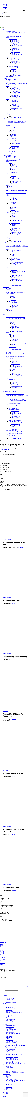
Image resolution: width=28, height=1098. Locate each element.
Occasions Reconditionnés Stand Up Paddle (16, 1063)
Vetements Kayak (10, 1050)
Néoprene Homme (10, 998)
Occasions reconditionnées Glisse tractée (15, 1072)
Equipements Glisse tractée (12, 1068)
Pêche (4, 465)
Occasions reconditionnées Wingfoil (14, 1012)
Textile (1, 954)
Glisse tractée (2, 952)
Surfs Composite (9, 1036)
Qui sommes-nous (3, 959)
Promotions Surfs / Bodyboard (13, 1044)
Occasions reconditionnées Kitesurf (14, 1023)
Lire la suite (5, 711)
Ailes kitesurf (9, 1015)
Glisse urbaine (3, 953)
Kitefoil (7, 1016)
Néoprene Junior (9, 999)
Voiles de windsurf (10, 1027)
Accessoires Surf (9, 1040)
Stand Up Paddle (3, 951)
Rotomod (20, 547)
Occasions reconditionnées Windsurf (14, 1033)
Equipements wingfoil (11, 1008)
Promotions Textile (10, 1088)
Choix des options (7, 539)
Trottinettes (8, 1076)
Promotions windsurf (10, 1032)
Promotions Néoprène (11, 1002)
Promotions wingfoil (10, 1011)
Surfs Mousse (9, 1037)
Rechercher (2, 16)
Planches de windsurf (10, 1025)
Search (4, 12)
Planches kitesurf (9, 1017)
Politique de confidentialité (12, 983)
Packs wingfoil (9, 1010)
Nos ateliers (2, 963)
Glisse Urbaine (6, 1074)
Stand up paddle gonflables (12, 1057)
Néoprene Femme (10, 997)
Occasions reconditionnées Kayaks (14, 1054)
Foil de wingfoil (9, 1007)
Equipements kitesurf (10, 1019)
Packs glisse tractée (10, 1070)
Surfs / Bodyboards (7, 1034)
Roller (7, 1077)
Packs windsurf (9, 1031)
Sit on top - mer (6, 471)
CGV (20, 983)
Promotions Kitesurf (10, 1021)
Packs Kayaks (9, 1051)
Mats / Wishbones (10, 1028)
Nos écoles (2, 961)
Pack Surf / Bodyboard (11, 1042)
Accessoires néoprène (11, 1000)
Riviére (4, 469)
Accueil (2, 448)
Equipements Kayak (10, 1049)
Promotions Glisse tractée (11, 1071)
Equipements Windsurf (11, 1029)
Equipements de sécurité (11, 1079)
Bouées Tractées (9, 1067)
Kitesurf (1, 946)
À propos (5, 1089)
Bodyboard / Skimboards (11, 1041)
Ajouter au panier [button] (7, 597)
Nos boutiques (3, 960)
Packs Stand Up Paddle (11, 1061)
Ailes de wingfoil (10, 1004)
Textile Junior (9, 1087)
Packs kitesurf (9, 1020)
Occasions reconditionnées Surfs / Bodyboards (16, 1045)
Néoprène (2, 944)
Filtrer (2, 481)
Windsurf (2, 947)
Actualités (2, 964)
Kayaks (5, 448)
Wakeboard (8, 1066)
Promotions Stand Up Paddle (12, 1062)
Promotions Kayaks (10, 1053)
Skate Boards (9, 1075)
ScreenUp (26, 986)
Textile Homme (9, 1085)
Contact (4, 1096)
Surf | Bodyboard (3, 949)
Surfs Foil (8, 1038)
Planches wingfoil (10, 1006)
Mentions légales (3, 983)
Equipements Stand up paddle (12, 1059)
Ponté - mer (5, 467)
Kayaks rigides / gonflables (12, 1047)
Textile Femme (9, 1084)
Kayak (1, 950)
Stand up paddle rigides (11, 1058)
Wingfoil (1, 945)
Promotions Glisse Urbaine (12, 1081)
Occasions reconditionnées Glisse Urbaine (15, 1080)
